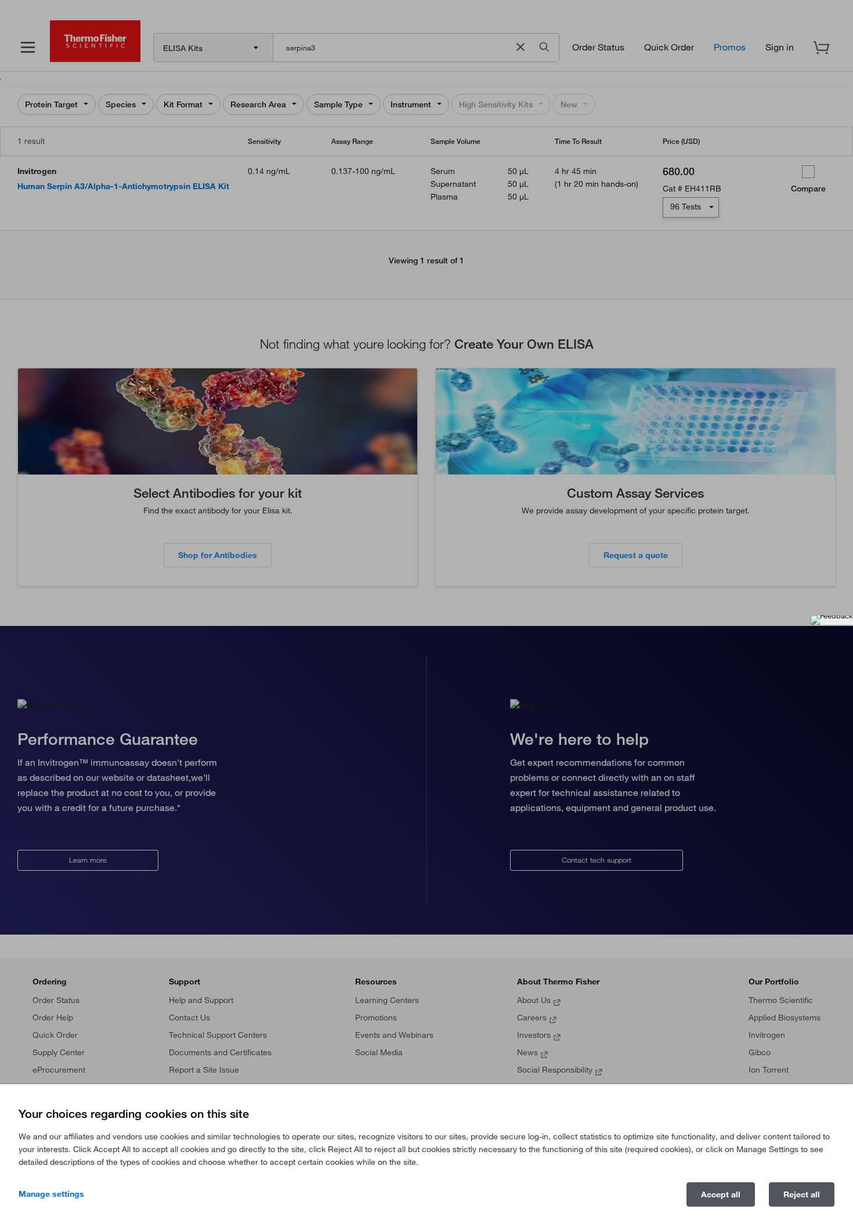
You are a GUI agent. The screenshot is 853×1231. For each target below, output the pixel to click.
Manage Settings (51, 1194)
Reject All (801, 1194)
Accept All (720, 1194)
